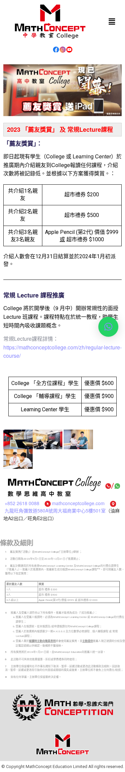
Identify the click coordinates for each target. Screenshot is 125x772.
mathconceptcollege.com (78, 503)
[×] (108, 327)
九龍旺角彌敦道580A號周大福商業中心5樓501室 (55, 510)
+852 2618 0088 (22, 503)
